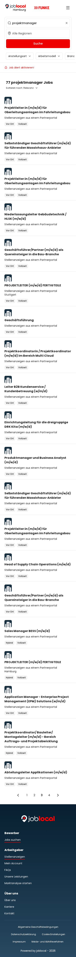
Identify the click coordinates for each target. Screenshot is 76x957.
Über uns (10, 900)
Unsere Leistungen (16, 876)
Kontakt (9, 913)
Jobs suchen (12, 840)
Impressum (19, 941)
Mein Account (13, 863)
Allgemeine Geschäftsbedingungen (38, 926)
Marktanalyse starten (18, 883)
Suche (38, 43)
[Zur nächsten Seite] (58, 795)
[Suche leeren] (66, 23)
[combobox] (38, 23)
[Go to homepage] (15, 7)
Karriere (9, 907)
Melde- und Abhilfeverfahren (47, 941)
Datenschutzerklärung (23, 934)
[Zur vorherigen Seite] (18, 795)
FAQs (7, 870)
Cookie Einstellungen (53, 934)
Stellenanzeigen (14, 857)
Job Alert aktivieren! (21, 67)
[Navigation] (68, 7)
